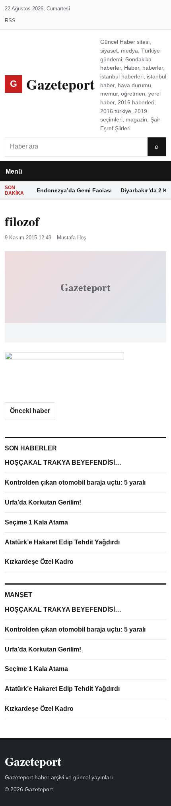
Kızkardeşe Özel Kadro (39, 561)
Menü (14, 171)
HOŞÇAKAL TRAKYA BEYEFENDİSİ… (63, 462)
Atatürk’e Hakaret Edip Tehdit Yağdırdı (62, 542)
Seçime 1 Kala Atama (36, 522)
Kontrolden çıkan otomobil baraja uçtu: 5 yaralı (75, 482)
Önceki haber (30, 410)
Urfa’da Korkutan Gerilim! (43, 502)
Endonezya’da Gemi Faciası (74, 190)
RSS (10, 20)
